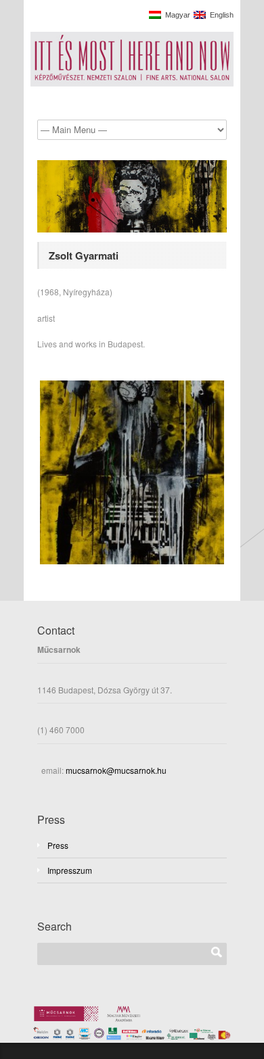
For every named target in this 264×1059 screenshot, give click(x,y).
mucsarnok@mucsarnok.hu (115, 770)
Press (57, 845)
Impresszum (69, 870)
